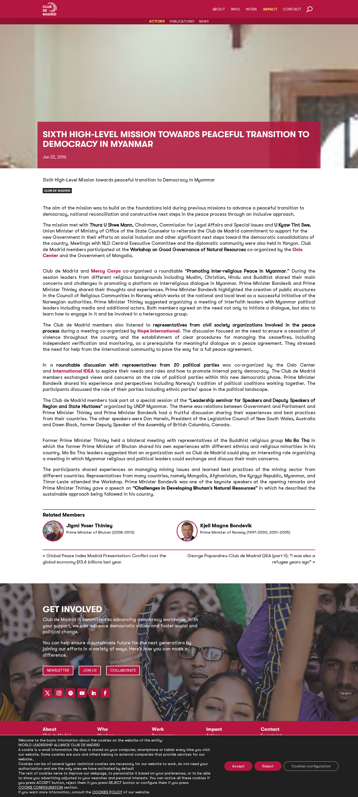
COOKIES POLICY (107, 792)
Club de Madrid (57, 190)
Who (235, 9)
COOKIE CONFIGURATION (40, 787)
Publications (182, 21)
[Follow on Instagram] (59, 693)
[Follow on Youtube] (82, 693)
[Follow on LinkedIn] (93, 693)
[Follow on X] (47, 693)
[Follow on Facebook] (105, 693)
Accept (238, 766)
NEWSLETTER (58, 670)
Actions (157, 21)
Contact (292, 9)
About (219, 9)
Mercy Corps (106, 271)
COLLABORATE (123, 670)
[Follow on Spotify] (70, 693)
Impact (270, 9)
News (204, 21)
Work (251, 9)
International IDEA (73, 371)
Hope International (158, 331)
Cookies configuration (311, 766)
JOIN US (90, 670)
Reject (268, 766)
